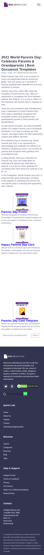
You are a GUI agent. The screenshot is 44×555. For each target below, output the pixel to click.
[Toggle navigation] (39, 4)
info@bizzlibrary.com (11, 510)
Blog (5, 455)
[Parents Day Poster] (22, 201)
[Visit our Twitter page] (5, 386)
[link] (6, 386)
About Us (7, 416)
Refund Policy (9, 493)
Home (3, 73)
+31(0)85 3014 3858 (11, 513)
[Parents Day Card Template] (22, 310)
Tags (10, 73)
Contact (6, 423)
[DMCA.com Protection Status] (28, 386)
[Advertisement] (22, 31)
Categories (7, 447)
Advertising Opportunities (13, 427)
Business (7, 451)
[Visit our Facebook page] (11, 386)
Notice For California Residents (16, 490)
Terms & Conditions (11, 479)
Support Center (9, 475)
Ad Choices (8, 486)
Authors (6, 420)
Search (35, 335)
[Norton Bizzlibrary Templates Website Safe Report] (15, 394)
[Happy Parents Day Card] (22, 234)
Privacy (6, 483)
